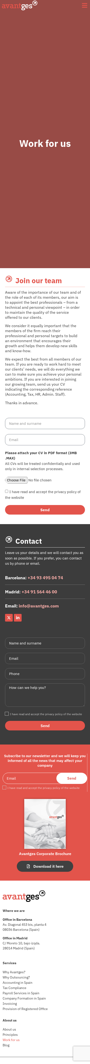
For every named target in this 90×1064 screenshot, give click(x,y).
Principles (10, 1034)
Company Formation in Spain (24, 998)
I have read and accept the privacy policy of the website (46, 714)
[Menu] (85, 5)
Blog (6, 1045)
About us (9, 1029)
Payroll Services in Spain (21, 993)
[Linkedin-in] (18, 618)
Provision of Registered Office (25, 1009)
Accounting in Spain (17, 982)
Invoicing (10, 1003)
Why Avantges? (14, 972)
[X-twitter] (9, 618)
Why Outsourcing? (16, 977)
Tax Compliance (14, 988)
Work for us (11, 1040)
